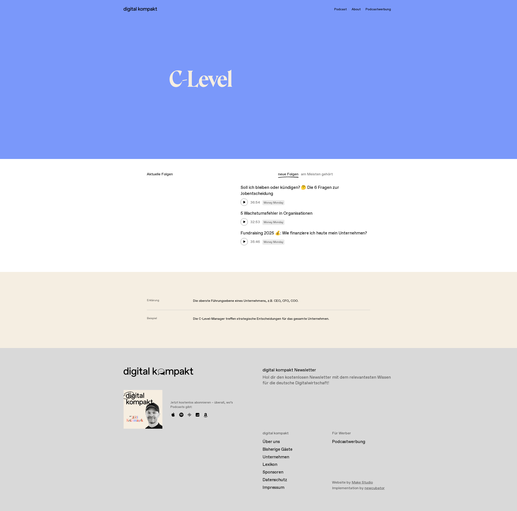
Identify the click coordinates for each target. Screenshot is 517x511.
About (356, 9)
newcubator (375, 488)
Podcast (340, 9)
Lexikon (270, 464)
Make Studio (362, 482)
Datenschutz (275, 480)
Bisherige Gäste (277, 449)
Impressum (273, 487)
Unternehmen (276, 457)
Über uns (271, 442)
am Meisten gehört (317, 174)
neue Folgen (288, 174)
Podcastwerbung (378, 9)
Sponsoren (273, 472)
